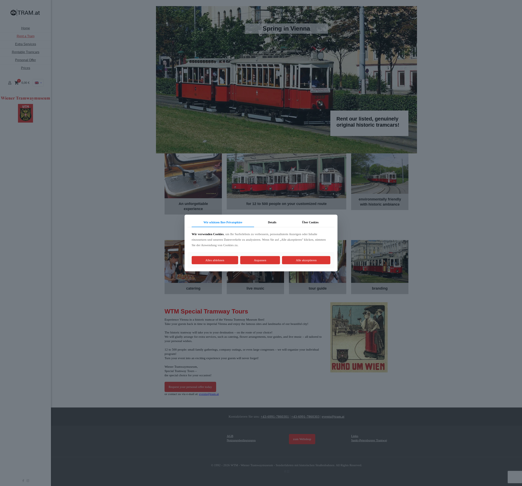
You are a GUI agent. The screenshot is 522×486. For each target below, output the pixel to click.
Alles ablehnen (214, 260)
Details (272, 222)
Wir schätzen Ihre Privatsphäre (222, 222)
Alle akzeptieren (306, 260)
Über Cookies (310, 222)
